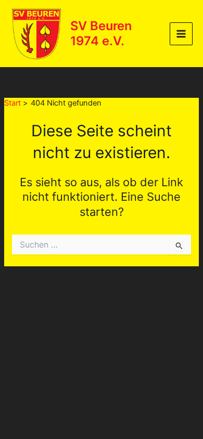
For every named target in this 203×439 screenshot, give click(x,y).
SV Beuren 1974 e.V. (101, 33)
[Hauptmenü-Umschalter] (181, 33)
